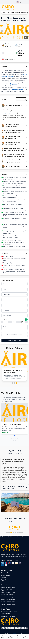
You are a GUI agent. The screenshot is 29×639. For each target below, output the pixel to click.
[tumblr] (14, 628)
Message (5, 326)
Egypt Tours (4, 580)
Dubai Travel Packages (7, 594)
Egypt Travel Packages (13, 12)
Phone (4, 299)
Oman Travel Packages (7, 597)
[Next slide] (16, 439)
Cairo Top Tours (5, 573)
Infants (23, 319)
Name (4, 284)
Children (14, 319)
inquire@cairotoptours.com (10, 611)
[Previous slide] (12, 439)
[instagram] (5, 628)
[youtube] (11, 628)
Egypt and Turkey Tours (8, 592)
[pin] (17, 628)
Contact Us (4, 577)
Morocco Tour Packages (8, 604)
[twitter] (8, 628)
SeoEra (14, 633)
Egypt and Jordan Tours (8, 587)
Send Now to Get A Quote (14, 340)
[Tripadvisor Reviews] (26, 319)
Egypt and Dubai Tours (7, 590)
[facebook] (2, 628)
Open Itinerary (22, 99)
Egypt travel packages (17, 89)
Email (4, 289)
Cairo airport (8, 113)
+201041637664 (7, 613)
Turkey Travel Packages (8, 599)
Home (3, 12)
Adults (5, 319)
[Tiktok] (26, 628)
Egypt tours (13, 84)
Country (4, 303)
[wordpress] (20, 628)
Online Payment (5, 575)
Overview (4, 66)
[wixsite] (23, 628)
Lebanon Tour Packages (8, 601)
